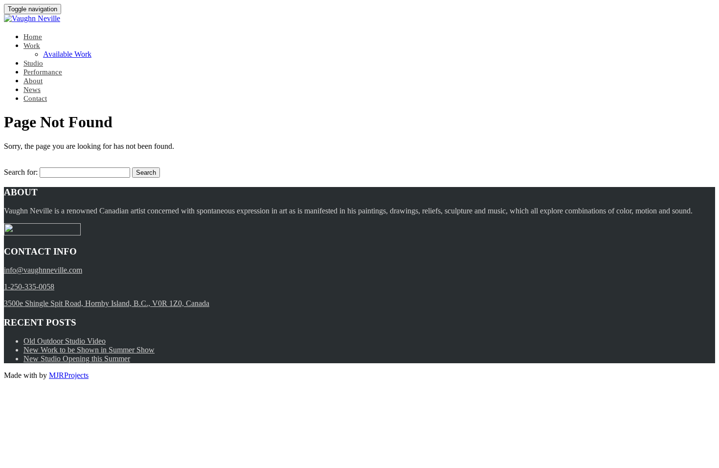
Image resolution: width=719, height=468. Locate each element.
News (32, 90)
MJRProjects (69, 375)
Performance (42, 72)
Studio (33, 63)
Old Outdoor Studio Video (64, 341)
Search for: (21, 172)
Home (32, 37)
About (33, 81)
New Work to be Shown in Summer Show (89, 350)
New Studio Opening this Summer (76, 358)
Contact (35, 98)
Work (31, 45)
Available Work (67, 54)
